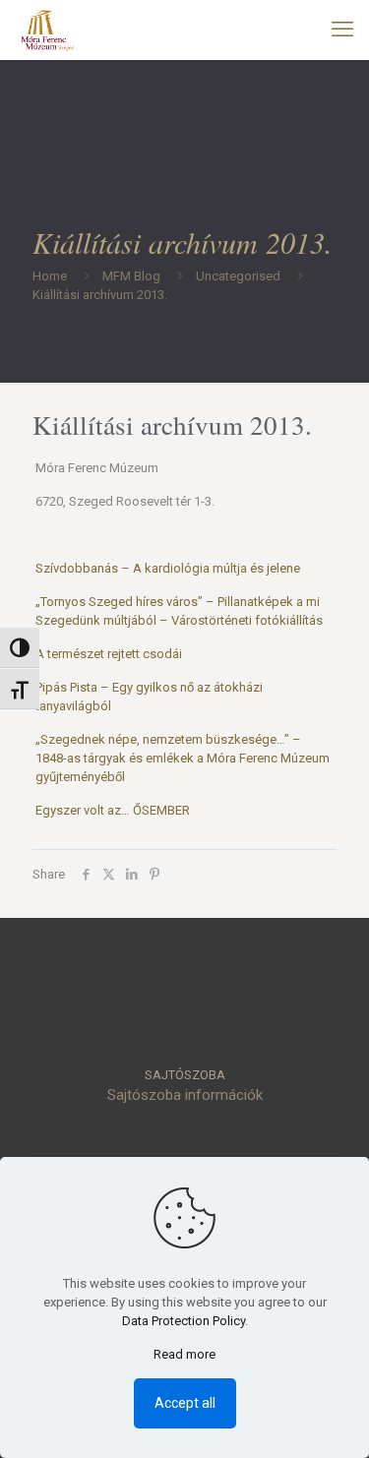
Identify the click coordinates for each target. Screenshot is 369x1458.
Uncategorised (238, 276)
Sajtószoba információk (185, 1095)
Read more (184, 1354)
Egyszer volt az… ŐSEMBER (112, 810)
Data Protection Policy (183, 1320)
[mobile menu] (342, 29)
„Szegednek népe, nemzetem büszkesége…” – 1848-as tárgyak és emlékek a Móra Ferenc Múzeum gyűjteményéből (182, 758)
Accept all (184, 1403)
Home (49, 276)
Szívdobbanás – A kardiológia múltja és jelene (167, 568)
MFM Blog (131, 276)
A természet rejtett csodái (108, 653)
